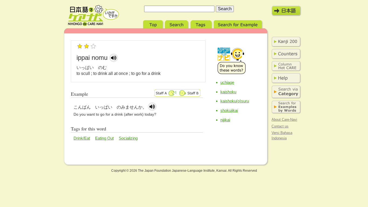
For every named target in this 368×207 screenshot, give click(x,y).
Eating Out (104, 138)
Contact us (280, 126)
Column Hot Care (285, 66)
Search (177, 23)
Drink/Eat (82, 138)
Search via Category (285, 92)
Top (153, 23)
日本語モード (286, 10)
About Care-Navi (284, 120)
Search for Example (238, 23)
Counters (285, 54)
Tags (201, 23)
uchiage (227, 82)
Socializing (128, 138)
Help (285, 78)
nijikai (225, 120)
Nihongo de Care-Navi (93, 15)
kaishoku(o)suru (234, 101)
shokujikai (229, 110)
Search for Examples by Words (285, 107)
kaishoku (228, 91)
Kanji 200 (285, 41)
